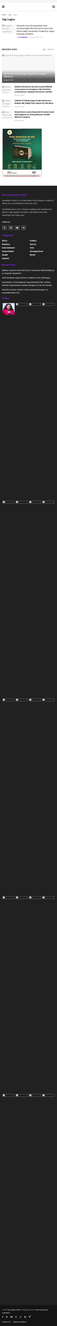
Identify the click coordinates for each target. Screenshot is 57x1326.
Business (6, 244)
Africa (4, 241)
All (44, 49)
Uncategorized (36, 251)
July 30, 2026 (20, 107)
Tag (9, 15)
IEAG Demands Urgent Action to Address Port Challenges (26, 278)
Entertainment (8, 248)
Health (5, 255)
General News (8, 251)
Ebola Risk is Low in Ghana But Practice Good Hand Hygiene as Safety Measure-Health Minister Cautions (34, 114)
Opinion (5, 258)
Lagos (15, 15)
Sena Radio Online (14, 1310)
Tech (32, 248)
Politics (51, 49)
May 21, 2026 (20, 120)
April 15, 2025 (34, 37)
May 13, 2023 (9, 80)
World (32, 255)
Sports (33, 244)
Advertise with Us (20, 1322)
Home (4, 15)
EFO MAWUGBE (23, 37)
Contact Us (6, 1322)
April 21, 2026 (20, 95)
